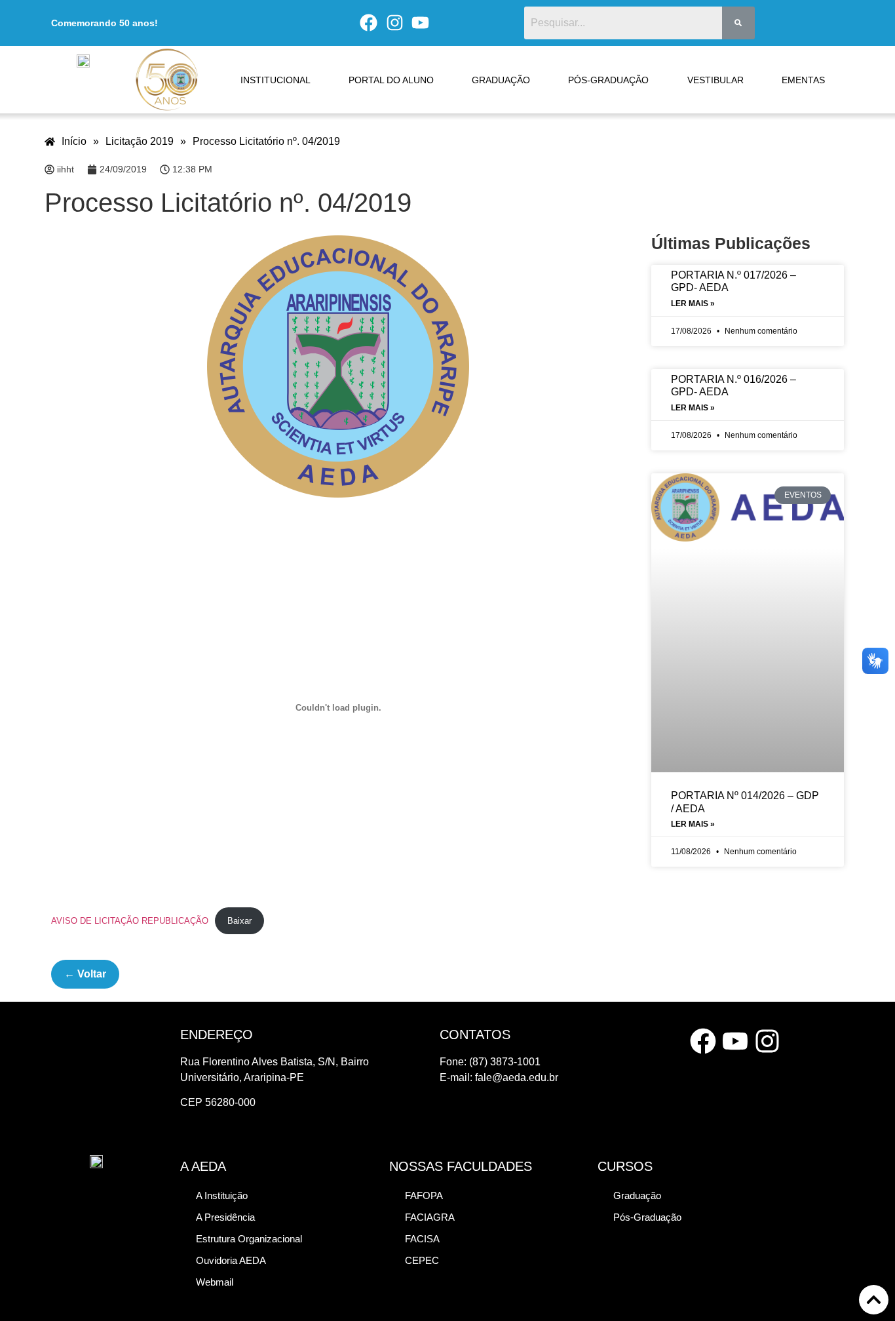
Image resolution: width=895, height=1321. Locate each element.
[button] (249, 1239)
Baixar (239, 921)
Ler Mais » (693, 303)
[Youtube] (420, 22)
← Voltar (85, 973)
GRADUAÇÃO (501, 80)
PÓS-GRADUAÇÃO (608, 80)
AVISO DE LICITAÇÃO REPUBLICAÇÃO (129, 921)
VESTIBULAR (715, 80)
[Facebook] (368, 22)
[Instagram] (394, 22)
